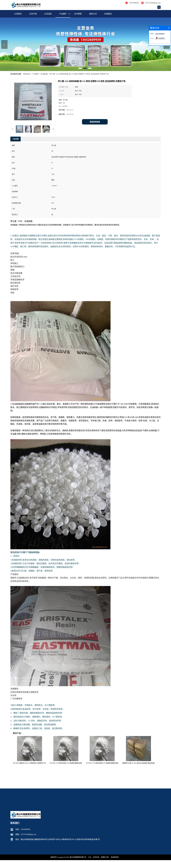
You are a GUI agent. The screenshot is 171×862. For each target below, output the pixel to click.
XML (90, 857)
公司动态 (48, 14)
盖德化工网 (105, 857)
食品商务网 (114, 857)
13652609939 (134, 3)
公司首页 (18, 14)
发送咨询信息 (95, 122)
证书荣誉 (78, 14)
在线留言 (108, 14)
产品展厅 (63, 14)
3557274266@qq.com (153, 3)
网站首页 (26, 74)
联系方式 (93, 14)
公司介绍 (33, 14)
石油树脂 (44, 74)
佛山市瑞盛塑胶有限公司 (78, 857)
